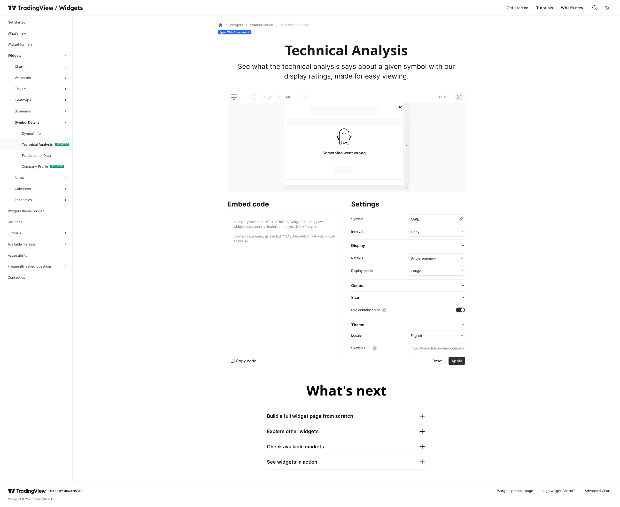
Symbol (357, 219)
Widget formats (20, 44)
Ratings (357, 258)
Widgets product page (515, 491)
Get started (517, 7)
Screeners (23, 111)
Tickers (20, 89)
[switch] (460, 310)
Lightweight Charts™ (559, 491)
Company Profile (35, 166)
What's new (572, 7)
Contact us (16, 277)
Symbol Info (31, 133)
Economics (23, 200)
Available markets (22, 244)
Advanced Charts (598, 491)
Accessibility (17, 255)
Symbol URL (361, 348)
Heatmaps (23, 100)
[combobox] (444, 97)
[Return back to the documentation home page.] (220, 25)
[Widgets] (70, 8)
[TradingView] (31, 8)
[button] (437, 232)
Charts (20, 66)
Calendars (23, 189)
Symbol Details (27, 122)
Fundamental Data (36, 155)
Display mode (362, 271)
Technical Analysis (37, 144)
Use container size (365, 310)
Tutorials (544, 7)
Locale (356, 335)
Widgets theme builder (26, 211)
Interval (357, 232)
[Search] (595, 8)
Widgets (15, 55)
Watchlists (23, 78)
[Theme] (607, 8)
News (19, 177)
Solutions (15, 222)
